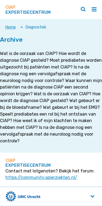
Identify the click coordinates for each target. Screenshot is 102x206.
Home (10, 27)
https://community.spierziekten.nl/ (41, 177)
